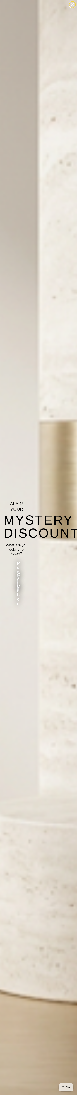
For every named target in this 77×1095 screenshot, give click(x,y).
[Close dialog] (72, 4)
